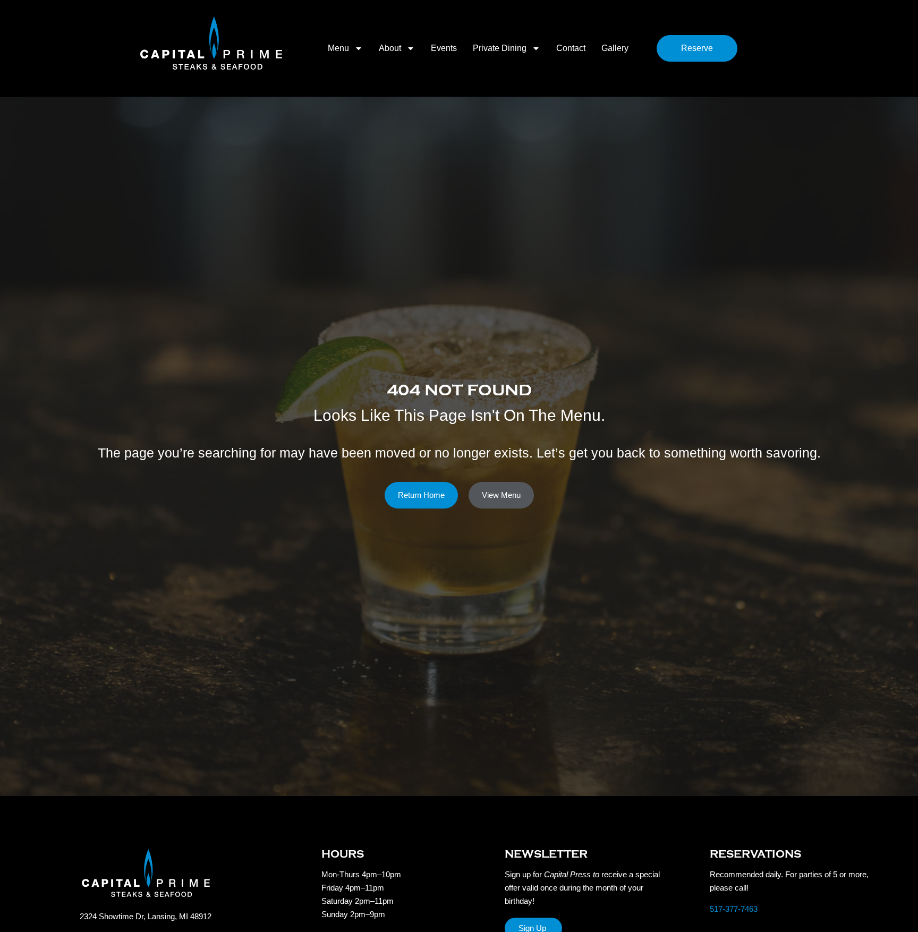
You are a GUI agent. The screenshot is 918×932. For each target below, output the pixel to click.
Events (444, 48)
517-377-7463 (734, 908)
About (390, 48)
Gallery (614, 48)
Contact (570, 48)
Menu (338, 48)
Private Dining (499, 48)
